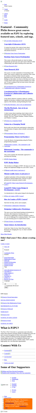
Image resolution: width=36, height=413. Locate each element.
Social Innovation (9, 257)
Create (6, 9)
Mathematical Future (10, 259)
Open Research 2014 (11, 69)
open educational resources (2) (12, 270)
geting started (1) (8, 273)
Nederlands (15, 379)
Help (5, 16)
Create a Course (5, 244)
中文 (13, 381)
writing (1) (7, 274)
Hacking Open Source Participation (17, 57)
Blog (5, 15)
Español (14, 384)
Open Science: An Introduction (15, 225)
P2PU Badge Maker (11, 162)
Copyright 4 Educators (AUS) (15, 44)
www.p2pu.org (9, 403)
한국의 (14, 390)
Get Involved (7, 356)
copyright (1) (7, 271)
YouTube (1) (7, 276)
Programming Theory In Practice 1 (16, 137)
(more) (14, 392)
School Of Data (8, 265)
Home (6, 23)
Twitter (6, 353)
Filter (6, 287)
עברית (13, 387)
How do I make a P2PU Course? (16, 199)
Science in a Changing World (14, 124)
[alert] (18, 404)
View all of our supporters (23, 373)
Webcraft (6, 260)
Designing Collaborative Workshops (17, 209)
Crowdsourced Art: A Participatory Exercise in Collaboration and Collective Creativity (18, 93)
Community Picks (9, 253)
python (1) (7, 277)
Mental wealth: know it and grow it (17, 174)
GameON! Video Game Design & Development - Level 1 (16, 189)
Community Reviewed (12, 285)
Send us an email (9, 363)
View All (6, 246)
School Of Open (8, 263)
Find (5, 4)
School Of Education (10, 262)
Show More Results (6, 234)
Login (6, 20)
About (6, 13)
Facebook (7, 350)
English (14, 377)
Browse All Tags (8, 279)
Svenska (14, 385)
